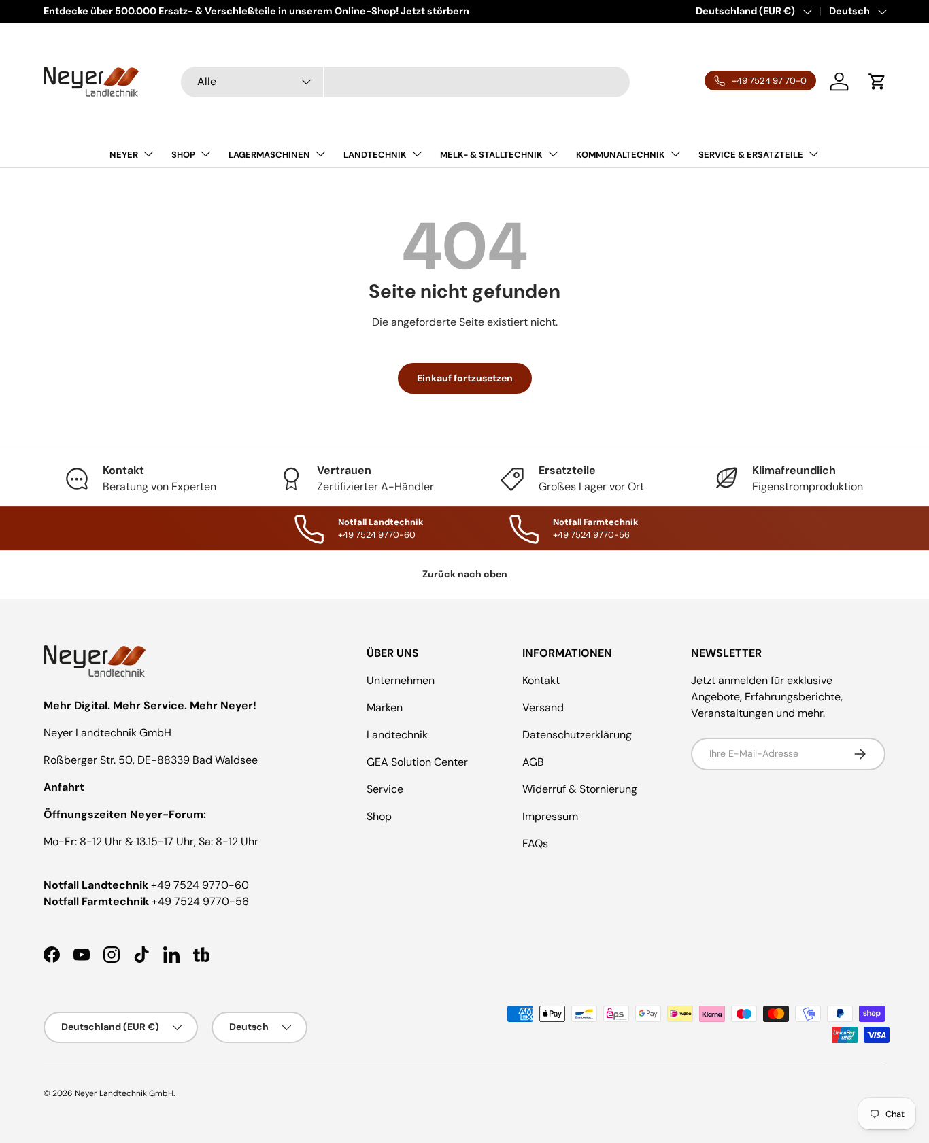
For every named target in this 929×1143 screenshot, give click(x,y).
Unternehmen (401, 680)
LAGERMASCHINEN (269, 154)
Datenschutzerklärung (577, 735)
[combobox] (405, 82)
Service (385, 789)
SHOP (183, 154)
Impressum (550, 816)
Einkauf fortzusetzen (465, 378)
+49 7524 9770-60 (200, 885)
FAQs (535, 843)
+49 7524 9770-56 (200, 901)
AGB (533, 762)
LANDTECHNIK (375, 154)
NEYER (123, 154)
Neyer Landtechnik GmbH (124, 1093)
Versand (543, 707)
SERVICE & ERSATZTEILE (750, 154)
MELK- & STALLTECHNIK (491, 154)
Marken (385, 707)
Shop (379, 816)
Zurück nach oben (464, 574)
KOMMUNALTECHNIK (620, 154)
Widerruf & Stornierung (579, 789)
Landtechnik (397, 735)
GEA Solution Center (417, 762)
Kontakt (541, 680)
